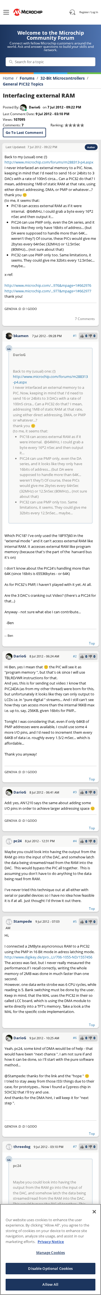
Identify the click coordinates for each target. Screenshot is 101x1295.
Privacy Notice (51, 1241)
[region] (50, 1249)
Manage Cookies (50, 1252)
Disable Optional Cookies (50, 1268)
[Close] (94, 1212)
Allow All (50, 1284)
